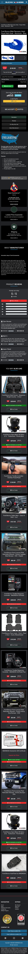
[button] (25, 44)
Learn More (18, 95)
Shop (2, 906)
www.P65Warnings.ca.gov (17, 178)
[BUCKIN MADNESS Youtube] (22, 938)
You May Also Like (14, 124)
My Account (17, 905)
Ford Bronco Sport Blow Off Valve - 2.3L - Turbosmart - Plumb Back (14, 832)
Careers (17, 909)
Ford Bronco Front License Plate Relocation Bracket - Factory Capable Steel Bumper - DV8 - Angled (14, 554)
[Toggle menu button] (2, 2)
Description (14, 117)
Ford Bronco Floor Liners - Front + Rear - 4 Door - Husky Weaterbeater (14, 634)
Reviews (14, 120)
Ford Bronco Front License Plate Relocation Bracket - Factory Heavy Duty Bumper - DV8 (14, 711)
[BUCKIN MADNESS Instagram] (14, 938)
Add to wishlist (22, 86)
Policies (17, 907)
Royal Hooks (23, 82)
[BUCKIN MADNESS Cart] (26, 2)
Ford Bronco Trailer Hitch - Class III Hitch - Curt (14, 516)
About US (17, 906)
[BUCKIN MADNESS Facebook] (5, 938)
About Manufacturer (14, 128)
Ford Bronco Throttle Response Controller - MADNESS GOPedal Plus (14, 671)
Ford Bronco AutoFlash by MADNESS (14, 873)
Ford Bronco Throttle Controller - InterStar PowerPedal (14, 477)
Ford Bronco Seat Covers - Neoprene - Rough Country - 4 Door (14, 396)
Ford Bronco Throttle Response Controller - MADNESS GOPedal (14, 594)
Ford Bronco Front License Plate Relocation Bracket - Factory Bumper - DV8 (14, 792)
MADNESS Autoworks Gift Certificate (14, 751)
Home (2, 905)
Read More (13, 219)
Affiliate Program (5, 910)
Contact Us (3, 909)
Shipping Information (5, 907)
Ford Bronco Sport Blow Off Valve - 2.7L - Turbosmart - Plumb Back (14, 435)
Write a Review (14, 300)
